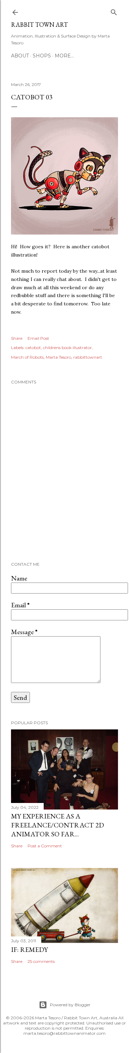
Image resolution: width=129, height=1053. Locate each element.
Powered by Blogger (70, 1004)
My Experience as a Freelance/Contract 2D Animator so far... (57, 825)
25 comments (41, 961)
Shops (42, 56)
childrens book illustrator (67, 347)
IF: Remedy (29, 949)
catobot (33, 347)
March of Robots (27, 357)
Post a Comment (45, 845)
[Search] (114, 11)
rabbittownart (87, 357)
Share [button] (16, 338)
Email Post (38, 338)
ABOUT (20, 56)
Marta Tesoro (58, 357)
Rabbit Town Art (39, 25)
